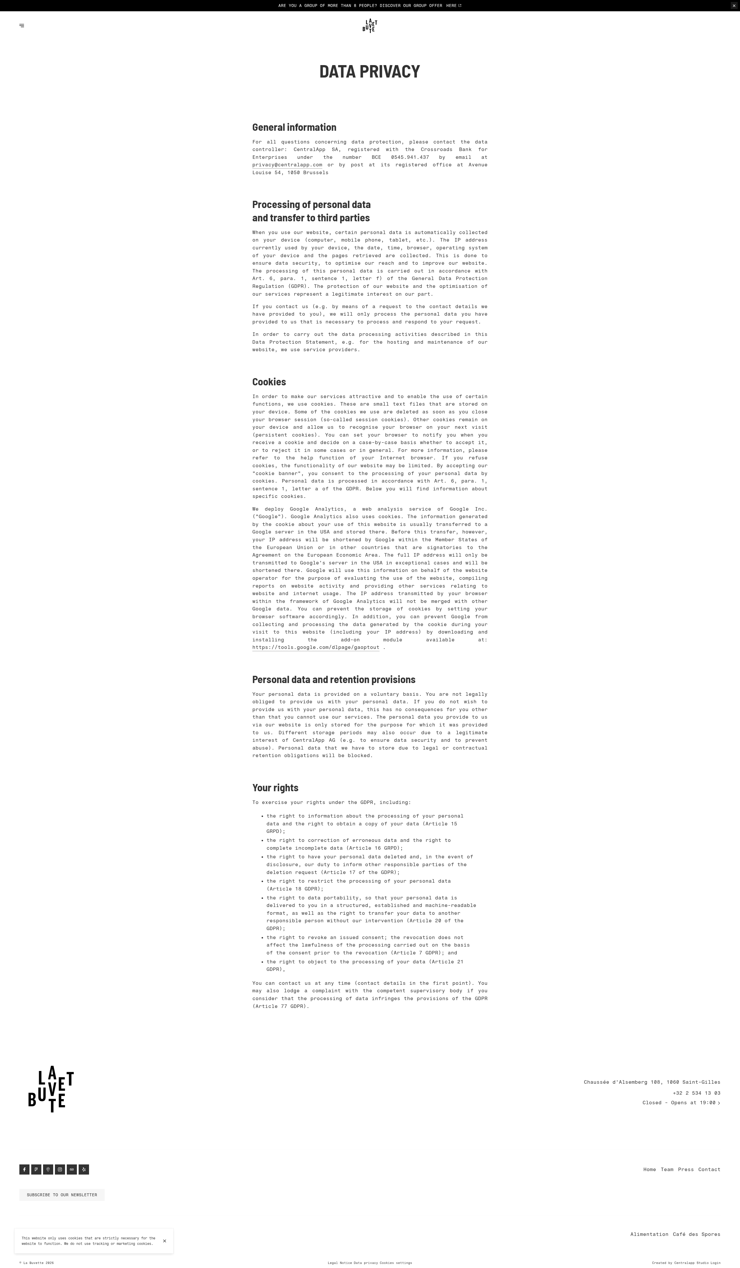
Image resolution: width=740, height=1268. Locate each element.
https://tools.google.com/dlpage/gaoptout (316, 647)
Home (649, 1169)
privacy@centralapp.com (287, 165)
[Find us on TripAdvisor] (72, 1169)
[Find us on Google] (48, 1169)
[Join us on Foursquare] (36, 1169)
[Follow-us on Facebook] (24, 1169)
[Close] (164, 1241)
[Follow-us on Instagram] (60, 1169)
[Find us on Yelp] (84, 1169)
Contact (709, 1169)
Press (686, 1169)
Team (667, 1169)
